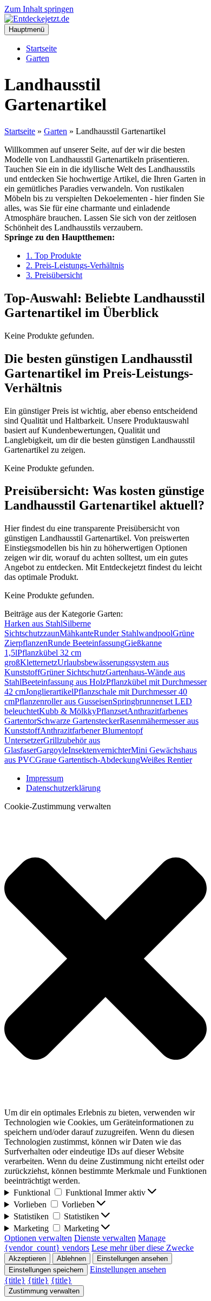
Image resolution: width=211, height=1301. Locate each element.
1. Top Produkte (53, 255)
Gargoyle (52, 750)
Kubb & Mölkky (67, 711)
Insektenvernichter (99, 750)
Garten (37, 58)
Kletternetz (38, 662)
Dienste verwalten (105, 1238)
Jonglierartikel (49, 691)
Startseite (41, 48)
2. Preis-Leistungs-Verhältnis (75, 265)
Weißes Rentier (166, 759)
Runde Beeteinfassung (86, 643)
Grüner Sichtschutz (73, 672)
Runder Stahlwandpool (133, 633)
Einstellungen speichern (46, 1270)
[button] (105, 959)
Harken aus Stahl (33, 623)
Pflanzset (111, 711)
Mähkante (77, 633)
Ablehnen (71, 1258)
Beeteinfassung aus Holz (64, 681)
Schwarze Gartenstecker (78, 720)
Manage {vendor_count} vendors (85, 1242)
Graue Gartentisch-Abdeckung (87, 759)
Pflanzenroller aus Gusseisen (64, 701)
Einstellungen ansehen (132, 1258)
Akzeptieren (27, 1258)
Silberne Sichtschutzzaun (47, 628)
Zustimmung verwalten (44, 1291)
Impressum (44, 778)
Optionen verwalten (38, 1238)
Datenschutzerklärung (63, 788)
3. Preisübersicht (54, 275)
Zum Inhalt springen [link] (39, 9)
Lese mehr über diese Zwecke (142, 1247)
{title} (14, 1280)
